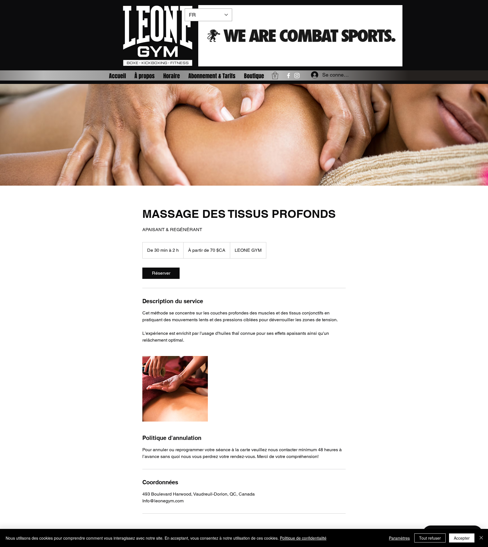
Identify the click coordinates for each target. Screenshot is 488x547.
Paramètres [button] (399, 538)
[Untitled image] (175, 389)
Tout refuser (430, 538)
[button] (275, 75)
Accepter (462, 538)
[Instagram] (296, 75)
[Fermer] (481, 537)
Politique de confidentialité (303, 538)
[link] (161, 273)
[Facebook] (288, 75)
